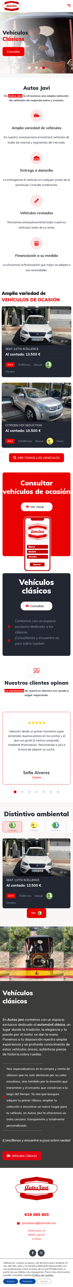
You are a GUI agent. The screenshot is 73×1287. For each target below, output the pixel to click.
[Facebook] (32, 1253)
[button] (29, 67)
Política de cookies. (43, 1275)
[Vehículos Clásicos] (36, 42)
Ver (36, 913)
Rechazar (27, 1281)
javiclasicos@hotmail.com (38, 1223)
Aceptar (11, 1281)
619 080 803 (36, 1214)
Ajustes (44, 1281)
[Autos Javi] (12, 6)
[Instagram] (41, 1253)
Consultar (13, 51)
